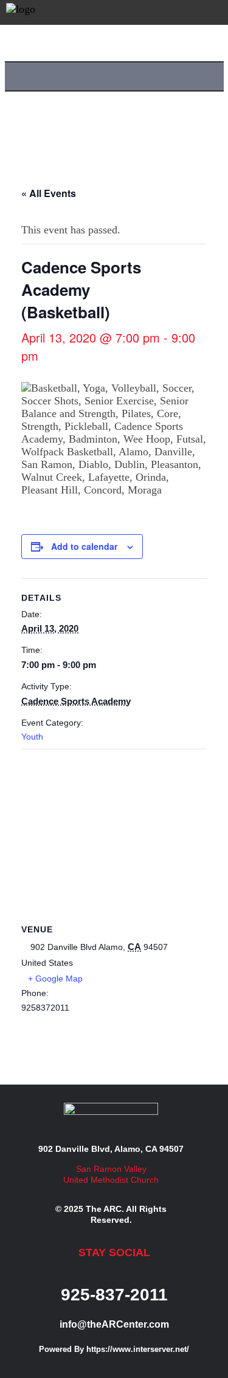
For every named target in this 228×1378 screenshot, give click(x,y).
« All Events (48, 193)
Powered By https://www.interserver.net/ (114, 1349)
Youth (32, 736)
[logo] (20, 11)
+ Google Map (55, 978)
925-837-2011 (114, 1294)
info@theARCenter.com (114, 1324)
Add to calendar (84, 546)
